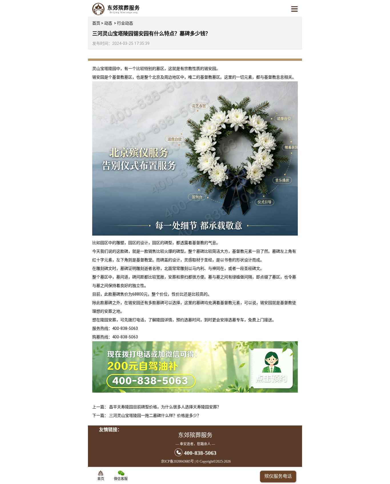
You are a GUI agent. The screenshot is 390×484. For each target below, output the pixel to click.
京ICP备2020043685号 (177, 461)
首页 (96, 23)
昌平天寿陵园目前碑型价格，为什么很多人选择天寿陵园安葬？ (165, 407)
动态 (108, 23)
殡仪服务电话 (278, 476)
